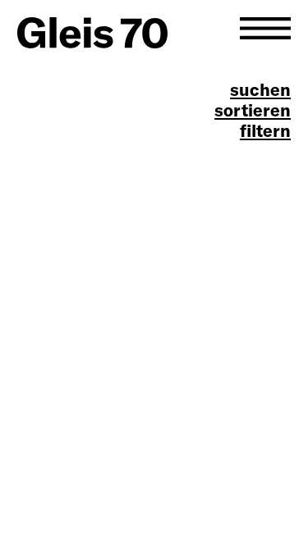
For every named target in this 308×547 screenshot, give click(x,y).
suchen (260, 90)
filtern (265, 131)
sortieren (252, 110)
